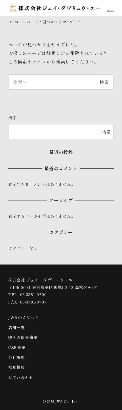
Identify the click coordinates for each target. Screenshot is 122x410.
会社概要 (16, 357)
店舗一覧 (16, 327)
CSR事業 (17, 347)
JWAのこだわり (23, 317)
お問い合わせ (20, 377)
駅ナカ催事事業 (23, 337)
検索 (104, 82)
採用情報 (16, 367)
